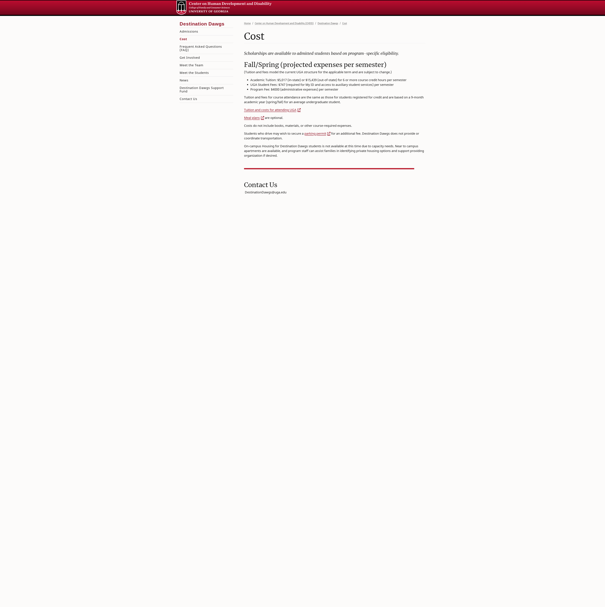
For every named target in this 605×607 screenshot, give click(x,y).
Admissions (189, 31)
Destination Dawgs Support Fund (202, 89)
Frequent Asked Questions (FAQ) (201, 48)
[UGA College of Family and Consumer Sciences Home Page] (224, 7)
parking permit (315, 133)
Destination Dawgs (328, 23)
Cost (344, 23)
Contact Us (188, 99)
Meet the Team (191, 65)
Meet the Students (194, 73)
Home (247, 23)
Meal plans (252, 118)
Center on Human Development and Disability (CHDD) (284, 23)
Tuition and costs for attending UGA (270, 110)
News (184, 80)
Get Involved (190, 57)
